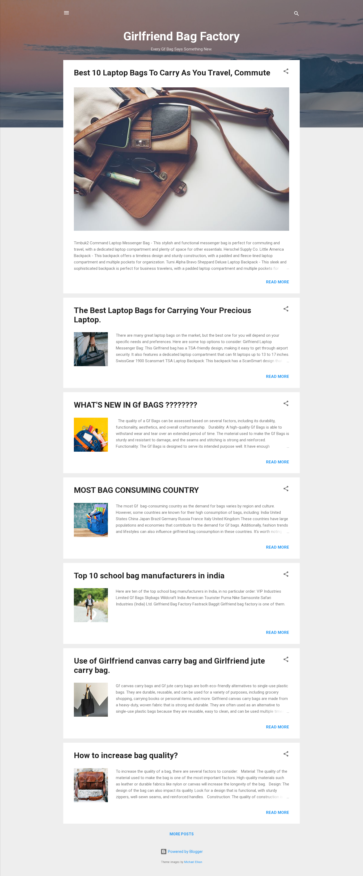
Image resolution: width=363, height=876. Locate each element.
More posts (182, 834)
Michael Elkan (193, 862)
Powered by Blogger (185, 851)
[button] (286, 72)
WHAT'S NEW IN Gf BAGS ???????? (135, 404)
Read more (277, 282)
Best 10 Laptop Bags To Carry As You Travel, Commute (172, 72)
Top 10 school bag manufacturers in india (149, 575)
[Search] (296, 14)
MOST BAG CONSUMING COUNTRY (136, 490)
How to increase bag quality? (126, 755)
